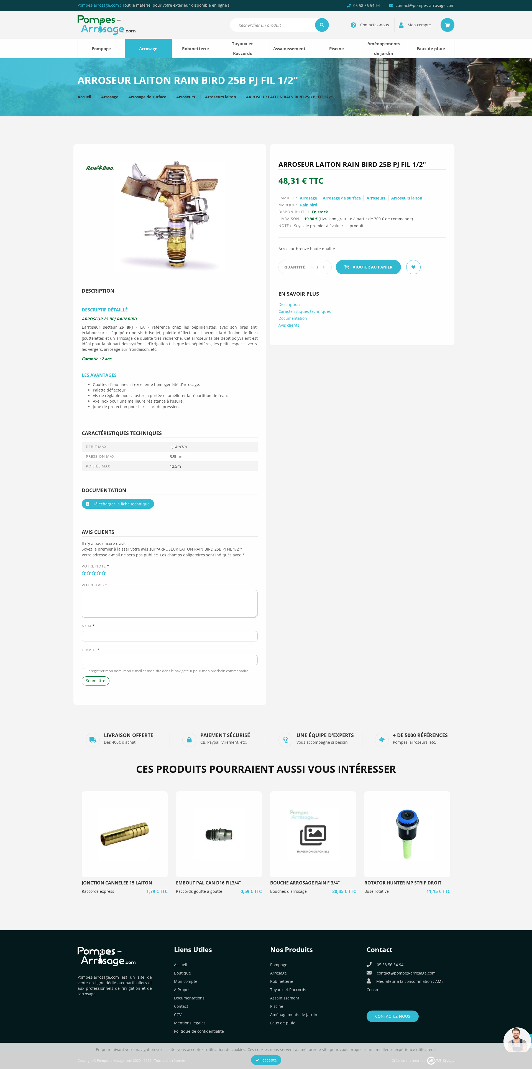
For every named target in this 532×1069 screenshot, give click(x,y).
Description (289, 304)
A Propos (182, 989)
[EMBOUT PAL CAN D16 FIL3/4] (219, 834)
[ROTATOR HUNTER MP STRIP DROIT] (407, 834)
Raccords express (98, 891)
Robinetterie (195, 48)
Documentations (189, 998)
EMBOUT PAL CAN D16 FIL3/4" (208, 883)
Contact (181, 1006)
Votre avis (94, 584)
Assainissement (289, 48)
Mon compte (185, 981)
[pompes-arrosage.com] (106, 24)
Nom (88, 625)
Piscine (336, 48)
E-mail (90, 649)
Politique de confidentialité (199, 1031)
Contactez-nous (392, 1016)
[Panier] (447, 25)
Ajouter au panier (372, 267)
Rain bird (308, 205)
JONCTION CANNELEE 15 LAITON (117, 883)
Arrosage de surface (147, 96)
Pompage (101, 48)
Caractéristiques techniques (304, 311)
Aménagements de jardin (383, 48)
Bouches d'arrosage (288, 891)
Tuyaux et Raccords (242, 48)
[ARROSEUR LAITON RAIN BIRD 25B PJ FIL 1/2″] (169, 215)
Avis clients (288, 325)
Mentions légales (190, 1022)
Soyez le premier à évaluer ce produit (329, 225)
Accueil (84, 96)
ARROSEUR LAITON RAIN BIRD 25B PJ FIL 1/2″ (289, 96)
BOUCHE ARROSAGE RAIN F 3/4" (305, 883)
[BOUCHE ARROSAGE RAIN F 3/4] (313, 834)
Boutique (182, 973)
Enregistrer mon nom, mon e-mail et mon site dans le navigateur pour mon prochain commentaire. (167, 670)
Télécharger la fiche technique (121, 504)
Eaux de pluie (431, 48)
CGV (177, 1014)
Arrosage (148, 48)
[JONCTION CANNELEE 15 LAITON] (125, 834)
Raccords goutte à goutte (199, 891)
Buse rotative (376, 891)
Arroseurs (185, 96)
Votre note (95, 566)
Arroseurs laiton (220, 96)
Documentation (292, 318)
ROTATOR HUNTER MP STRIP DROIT (402, 883)
